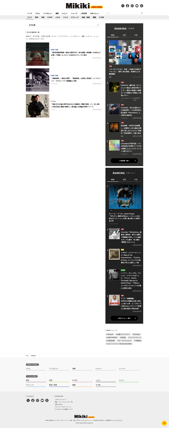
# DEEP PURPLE (112, 337)
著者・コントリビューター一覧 (64, 402)
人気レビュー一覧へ (124, 318)
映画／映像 (86, 17)
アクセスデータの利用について (64, 409)
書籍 (94, 17)
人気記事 (83, 13)
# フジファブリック (135, 337)
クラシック (75, 17)
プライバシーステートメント (63, 406)
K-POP (50, 17)
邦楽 (36, 17)
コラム (37, 13)
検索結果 (33, 355)
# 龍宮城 (123, 337)
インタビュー (47, 13)
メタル (57, 17)
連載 (57, 13)
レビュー (65, 13)
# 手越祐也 (137, 340)
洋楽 (42, 17)
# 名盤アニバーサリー (123, 334)
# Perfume (110, 334)
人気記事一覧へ (124, 161)
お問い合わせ (58, 404)
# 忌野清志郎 (111, 340)
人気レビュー (94, 13)
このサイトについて (60, 399)
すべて (29, 17)
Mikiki (27, 355)
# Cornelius (136, 334)
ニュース (74, 13)
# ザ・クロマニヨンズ (124, 340)
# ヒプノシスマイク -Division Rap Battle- (119, 344)
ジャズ (65, 17)
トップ (29, 13)
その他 (101, 17)
